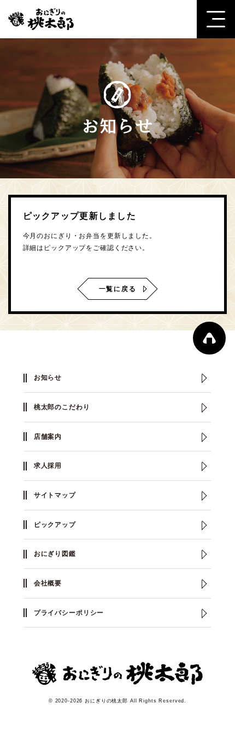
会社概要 (48, 583)
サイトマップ (55, 495)
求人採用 (48, 465)
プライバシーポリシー (69, 613)
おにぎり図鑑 (55, 553)
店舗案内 (48, 436)
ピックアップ (55, 524)
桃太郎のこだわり (62, 407)
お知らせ (48, 377)
